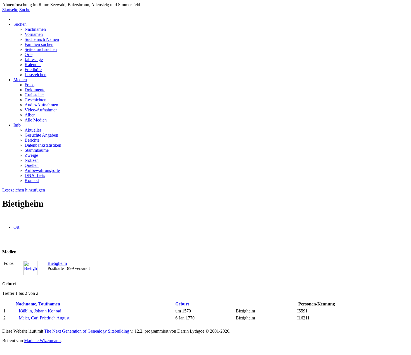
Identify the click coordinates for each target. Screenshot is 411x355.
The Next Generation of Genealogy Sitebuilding (86, 331)
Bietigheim (57, 263)
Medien (20, 79)
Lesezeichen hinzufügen (23, 190)
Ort (16, 227)
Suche (24, 9)
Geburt (182, 304)
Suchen (20, 24)
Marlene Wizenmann (42, 340)
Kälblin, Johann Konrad (40, 311)
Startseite (10, 9)
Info (17, 125)
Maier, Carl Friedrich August (44, 318)
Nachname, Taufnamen (38, 304)
